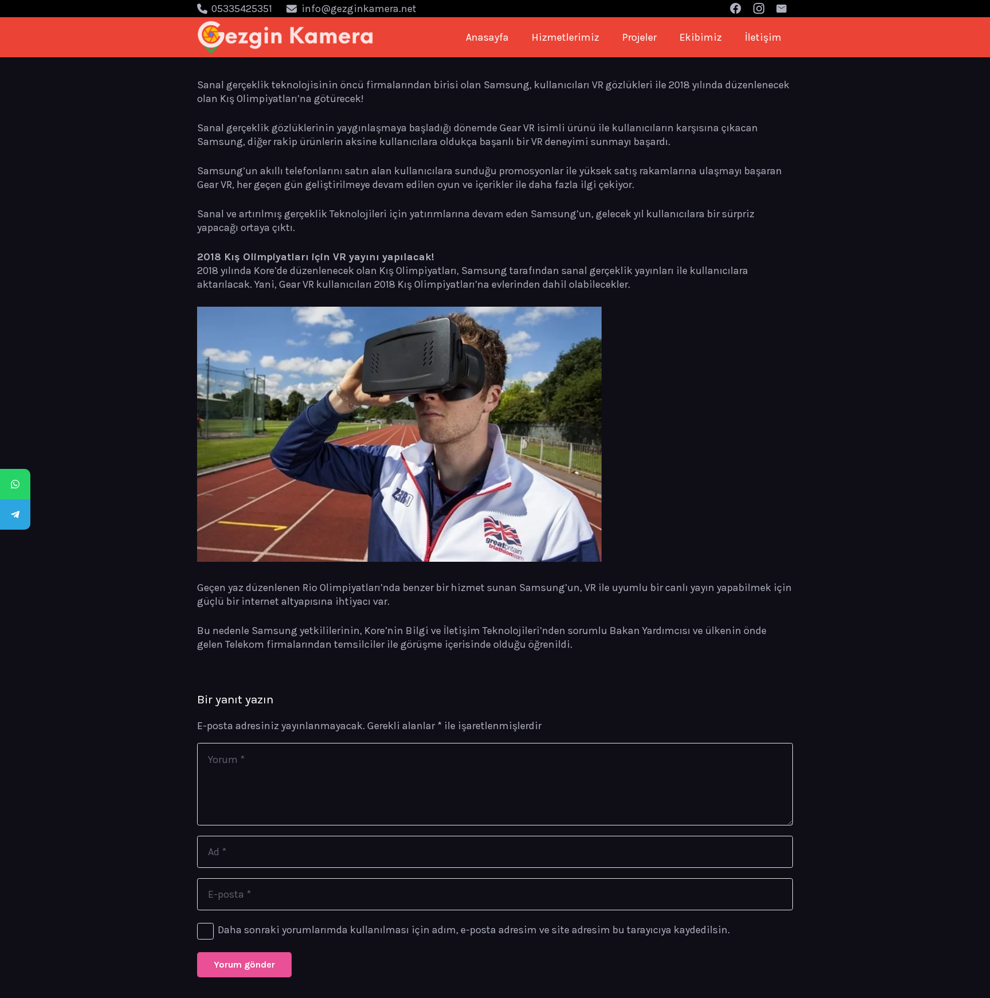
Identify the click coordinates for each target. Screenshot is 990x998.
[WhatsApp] (15, 484)
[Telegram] (15, 514)
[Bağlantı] (285, 37)
